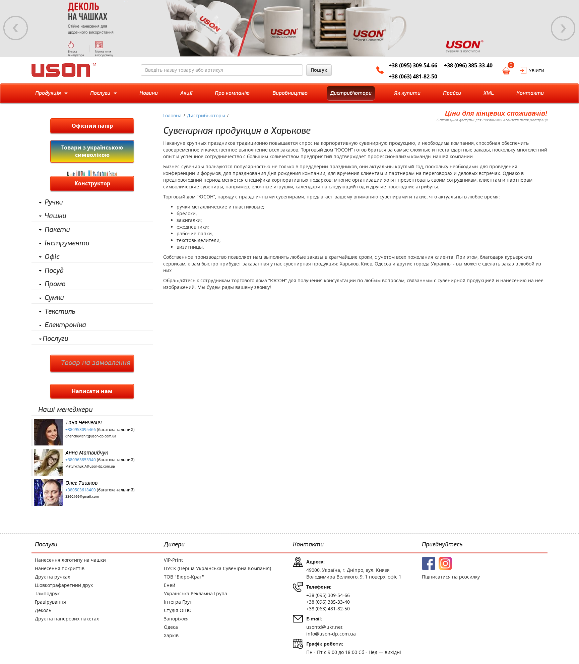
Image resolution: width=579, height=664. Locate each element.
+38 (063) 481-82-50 (413, 76)
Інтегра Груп (178, 602)
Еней (169, 585)
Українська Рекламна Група (195, 593)
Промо (55, 284)
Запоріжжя (176, 618)
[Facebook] (428, 563)
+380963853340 (80, 459)
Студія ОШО (178, 610)
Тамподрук (47, 593)
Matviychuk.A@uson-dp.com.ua (90, 466)
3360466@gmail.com (82, 496)
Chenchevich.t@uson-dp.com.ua (90, 436)
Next (563, 28)
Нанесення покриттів (59, 568)
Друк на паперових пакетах (67, 618)
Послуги (55, 339)
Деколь (43, 610)
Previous (15, 28)
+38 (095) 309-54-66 (413, 65)
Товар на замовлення (95, 363)
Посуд (54, 270)
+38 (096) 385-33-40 (468, 65)
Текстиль (60, 311)
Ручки (54, 202)
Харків (171, 635)
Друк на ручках (52, 577)
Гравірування (50, 602)
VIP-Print (173, 560)
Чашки (55, 216)
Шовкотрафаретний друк (64, 585)
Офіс (52, 257)
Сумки (54, 298)
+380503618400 (80, 489)
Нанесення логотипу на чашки (70, 560)
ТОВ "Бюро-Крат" (184, 577)
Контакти (308, 544)
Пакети (57, 230)
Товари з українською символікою (92, 151)
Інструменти (67, 243)
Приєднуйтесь (442, 544)
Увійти (536, 70)
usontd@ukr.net (324, 627)
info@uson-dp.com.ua (331, 633)
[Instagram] (445, 563)
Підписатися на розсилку (451, 577)
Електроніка (65, 325)
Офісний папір (92, 125)
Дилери (174, 544)
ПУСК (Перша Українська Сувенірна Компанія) (217, 568)
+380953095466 (80, 429)
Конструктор (92, 183)
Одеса (171, 627)
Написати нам (92, 391)
